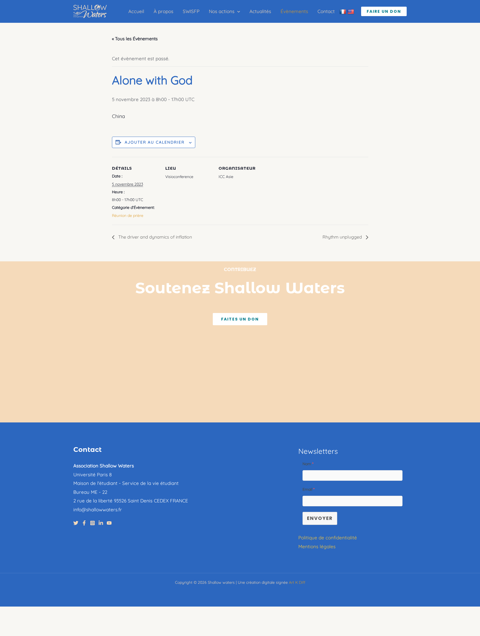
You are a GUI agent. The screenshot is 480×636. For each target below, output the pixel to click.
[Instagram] (92, 522)
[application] (237, 11)
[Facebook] (84, 522)
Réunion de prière (127, 215)
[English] (352, 11)
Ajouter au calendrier (154, 142)
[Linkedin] (100, 522)
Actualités (260, 11)
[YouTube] (109, 522)
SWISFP (191, 11)
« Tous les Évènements (135, 38)
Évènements (294, 11)
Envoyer (320, 518)
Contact (326, 11)
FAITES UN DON (240, 319)
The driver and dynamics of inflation (154, 237)
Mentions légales (317, 546)
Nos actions (221, 11)
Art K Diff (297, 582)
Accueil (136, 11)
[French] (343, 11)
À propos (163, 11)
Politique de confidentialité (327, 537)
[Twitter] (75, 522)
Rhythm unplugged (342, 237)
